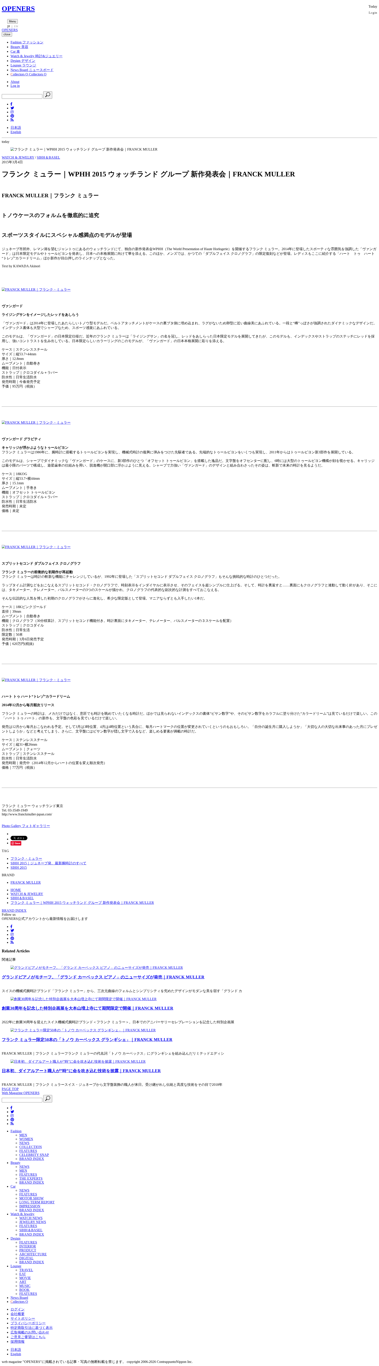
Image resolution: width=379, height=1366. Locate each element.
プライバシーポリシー (28, 1323)
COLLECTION (30, 1147)
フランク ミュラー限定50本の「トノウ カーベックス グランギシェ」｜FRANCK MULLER (87, 1039)
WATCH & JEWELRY (18, 157)
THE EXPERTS (31, 1178)
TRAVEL (26, 1270)
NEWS (24, 1143)
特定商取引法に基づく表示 (32, 1328)
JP (8, 26)
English (16, 132)
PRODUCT (27, 1250)
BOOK (24, 1290)
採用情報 (18, 1341)
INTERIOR (27, 1246)
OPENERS (18, 9)
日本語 (16, 127)
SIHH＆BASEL (48, 157)
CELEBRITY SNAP (34, 1155)
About (15, 82)
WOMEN (26, 1139)
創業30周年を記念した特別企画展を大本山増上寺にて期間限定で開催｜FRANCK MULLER (87, 1008)
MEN (23, 1135)
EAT (22, 1274)
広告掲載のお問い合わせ (30, 1332)
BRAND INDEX (14, 910)
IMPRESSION (29, 1206)
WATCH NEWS (31, 1218)
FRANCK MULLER (26, 882)
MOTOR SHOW (31, 1198)
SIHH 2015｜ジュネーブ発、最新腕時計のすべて (48, 863)
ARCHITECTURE (33, 1254)
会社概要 (18, 1314)
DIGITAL (26, 1258)
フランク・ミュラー (26, 858)
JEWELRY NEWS (32, 1222)
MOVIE (25, 1278)
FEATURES (28, 1151)
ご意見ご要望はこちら (28, 1337)
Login (373, 12)
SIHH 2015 (19, 867)
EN (16, 26)
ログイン (18, 1309)
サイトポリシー (23, 1318)
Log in (15, 86)
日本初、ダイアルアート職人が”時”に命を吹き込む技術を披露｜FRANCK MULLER (81, 1070)
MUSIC (24, 1286)
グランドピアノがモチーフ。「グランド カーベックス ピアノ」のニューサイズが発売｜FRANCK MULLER (103, 977)
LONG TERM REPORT (37, 1202)
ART (22, 1282)
